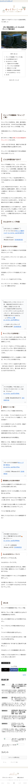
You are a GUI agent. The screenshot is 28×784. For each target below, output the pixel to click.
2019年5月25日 (19, 239)
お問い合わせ (20, 777)
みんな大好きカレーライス (13, 72)
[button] (24, 418)
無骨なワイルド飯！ (12, 68)
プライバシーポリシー (7, 777)
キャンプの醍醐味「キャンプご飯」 (14, 57)
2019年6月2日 (17, 326)
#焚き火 (7, 464)
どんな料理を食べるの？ (12, 59)
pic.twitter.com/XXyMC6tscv (11, 320)
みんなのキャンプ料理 (11, 61)
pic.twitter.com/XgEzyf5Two (12, 467)
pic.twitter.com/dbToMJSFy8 (16, 233)
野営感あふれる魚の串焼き (13, 70)
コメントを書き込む (14, 757)
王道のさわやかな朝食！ (13, 63)
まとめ (7, 74)
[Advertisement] (14, 95)
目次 (11, 53)
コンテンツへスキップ (6, 1)
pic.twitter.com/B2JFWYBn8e (11, 540)
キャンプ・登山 (6, 662)
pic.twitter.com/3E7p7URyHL (11, 393)
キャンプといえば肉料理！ (13, 65)
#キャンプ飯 (18, 230)
